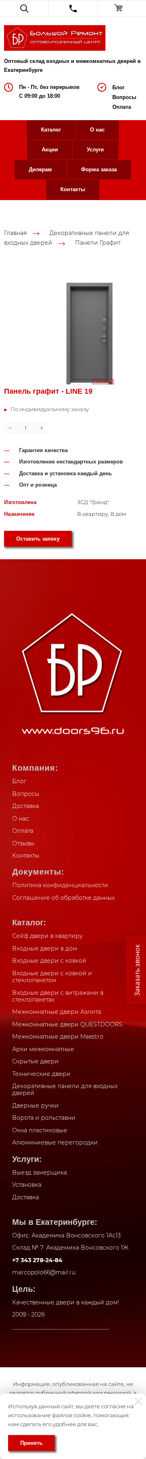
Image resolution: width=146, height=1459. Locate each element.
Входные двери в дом (44, 948)
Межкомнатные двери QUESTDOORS (67, 1024)
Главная (15, 233)
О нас (97, 130)
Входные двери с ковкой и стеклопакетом (52, 977)
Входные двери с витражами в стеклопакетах (57, 996)
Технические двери (41, 1074)
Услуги (95, 150)
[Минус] (10, 428)
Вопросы (124, 97)
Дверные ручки (35, 1105)
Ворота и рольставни (43, 1117)
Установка (26, 1184)
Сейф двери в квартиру (47, 936)
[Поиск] (24, 8)
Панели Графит (97, 242)
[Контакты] (73, 8)
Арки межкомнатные (43, 1049)
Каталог (51, 130)
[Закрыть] (138, 1401)
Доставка (25, 806)
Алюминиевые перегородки (55, 1142)
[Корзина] (122, 8)
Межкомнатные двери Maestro (57, 1036)
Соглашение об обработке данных (63, 897)
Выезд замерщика (39, 1172)
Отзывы (23, 843)
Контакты (72, 189)
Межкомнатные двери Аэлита (56, 1011)
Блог (118, 87)
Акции (50, 150)
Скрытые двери (35, 1061)
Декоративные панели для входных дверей (65, 1089)
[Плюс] (41, 428)
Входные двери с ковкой (49, 960)
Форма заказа (99, 169)
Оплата (121, 107)
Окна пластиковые (39, 1130)
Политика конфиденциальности (60, 885)
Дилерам (40, 169)
